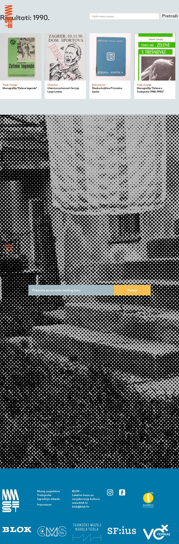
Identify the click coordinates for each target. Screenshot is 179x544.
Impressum (44, 504)
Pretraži (170, 15)
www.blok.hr (80, 502)
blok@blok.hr (81, 506)
